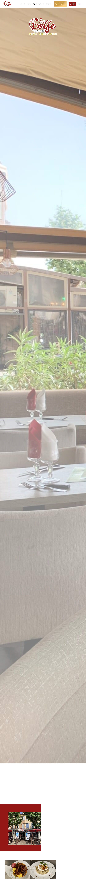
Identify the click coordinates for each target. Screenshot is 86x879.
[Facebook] (70, 4)
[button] (6, 870)
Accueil (23, 4)
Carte (28, 4)
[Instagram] (74, 4)
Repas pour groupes (38, 4)
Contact (48, 4)
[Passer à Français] (79, 4)
